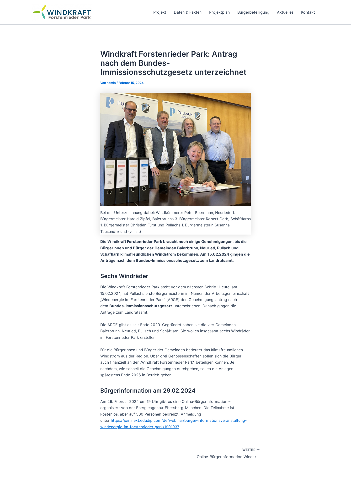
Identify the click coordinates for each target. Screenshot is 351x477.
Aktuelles (285, 12)
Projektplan (219, 12)
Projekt (159, 12)
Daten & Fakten (188, 12)
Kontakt (308, 12)
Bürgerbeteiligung (253, 12)
